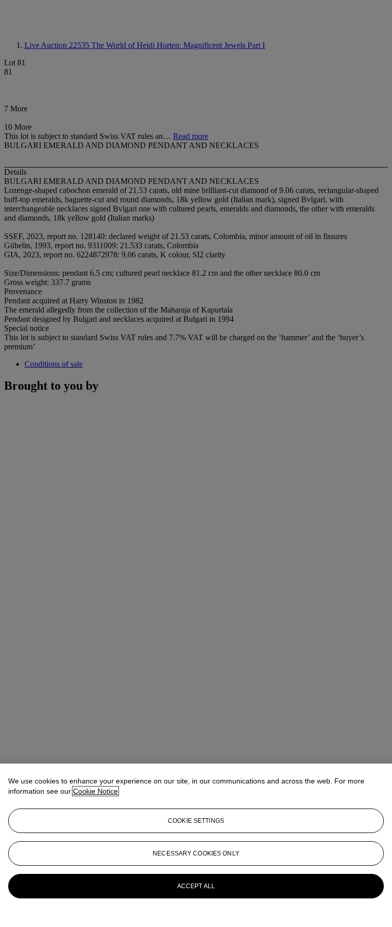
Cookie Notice (95, 791)
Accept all (196, 886)
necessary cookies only (196, 853)
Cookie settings (196, 820)
